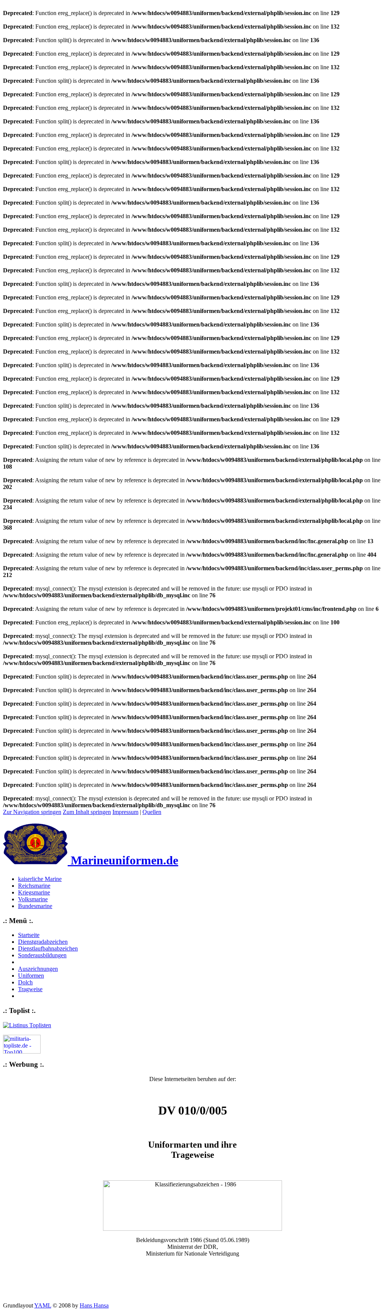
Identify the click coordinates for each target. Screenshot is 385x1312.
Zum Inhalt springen (87, 812)
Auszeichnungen (38, 969)
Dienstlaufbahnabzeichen (48, 948)
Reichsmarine (34, 885)
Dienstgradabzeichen (43, 941)
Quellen (151, 812)
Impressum (125, 812)
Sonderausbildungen (42, 955)
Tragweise (30, 989)
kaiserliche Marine (40, 879)
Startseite (28, 935)
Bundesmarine (35, 906)
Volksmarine (33, 899)
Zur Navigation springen (32, 812)
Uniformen (31, 975)
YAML (42, 1305)
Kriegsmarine (34, 892)
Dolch (25, 982)
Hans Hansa (94, 1305)
